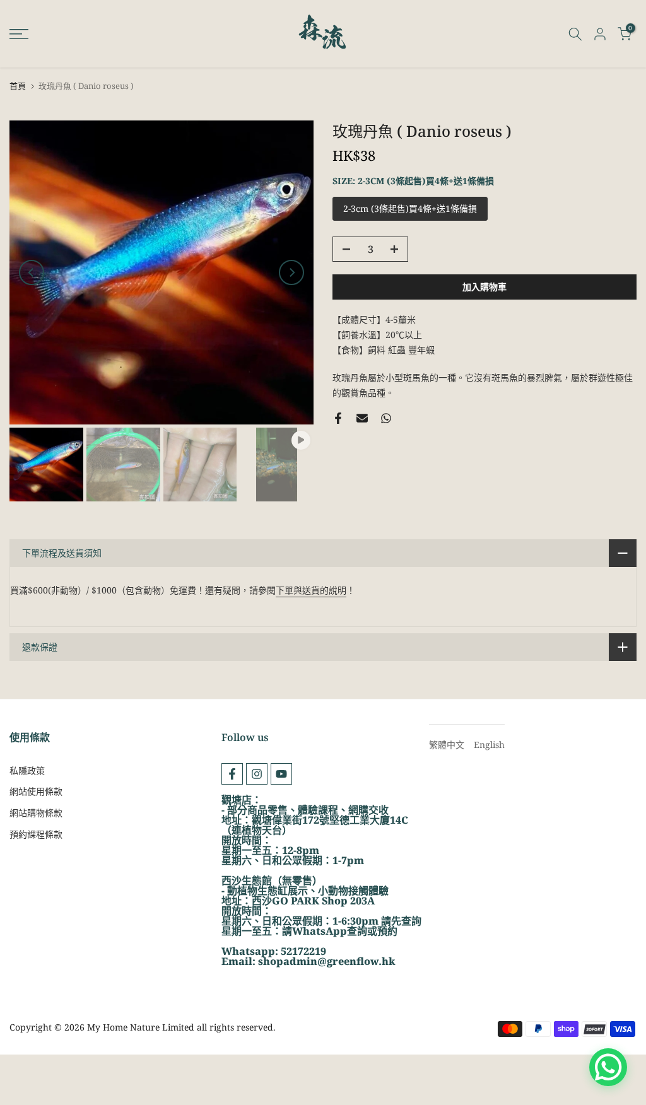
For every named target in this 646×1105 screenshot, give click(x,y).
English (489, 745)
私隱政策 (27, 770)
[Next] (291, 272)
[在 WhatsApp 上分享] (386, 418)
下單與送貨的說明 (311, 590)
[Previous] (31, 272)
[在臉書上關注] (232, 774)
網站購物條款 (35, 813)
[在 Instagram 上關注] (256, 774)
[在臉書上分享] (338, 418)
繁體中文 (446, 745)
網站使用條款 (35, 791)
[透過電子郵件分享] (362, 418)
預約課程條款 (35, 834)
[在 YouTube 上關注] (281, 774)
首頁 (17, 86)
